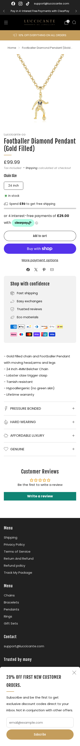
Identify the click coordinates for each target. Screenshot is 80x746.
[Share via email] (52, 269)
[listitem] (40, 11)
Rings (8, 616)
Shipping (32, 168)
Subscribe (40, 734)
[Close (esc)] (74, 672)
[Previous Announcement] (3, 11)
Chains (9, 595)
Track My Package (18, 572)
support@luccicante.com (51, 3)
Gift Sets (11, 623)
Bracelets (11, 602)
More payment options (40, 260)
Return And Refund (18, 558)
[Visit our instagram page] (20, 3)
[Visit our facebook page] (13, 3)
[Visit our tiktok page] (27, 3)
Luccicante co (15, 134)
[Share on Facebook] (28, 269)
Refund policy (14, 565)
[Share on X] (36, 269)
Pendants (11, 609)
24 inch (13, 186)
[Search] (74, 22)
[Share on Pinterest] (44, 269)
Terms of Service (17, 551)
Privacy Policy (14, 544)
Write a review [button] (40, 496)
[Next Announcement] (76, 11)
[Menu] (6, 22)
